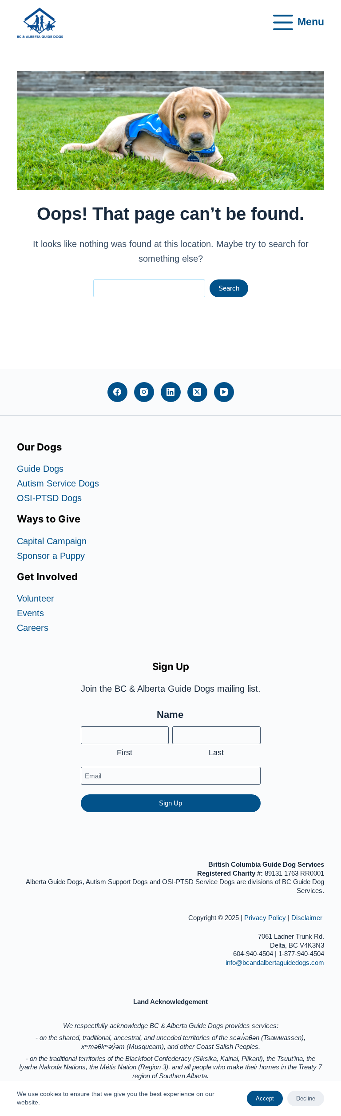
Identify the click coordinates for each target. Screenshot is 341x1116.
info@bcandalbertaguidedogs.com (275, 962)
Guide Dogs (40, 469)
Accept (265, 1098)
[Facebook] (117, 392)
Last (216, 752)
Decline (305, 1098)
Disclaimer (307, 917)
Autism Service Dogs (58, 483)
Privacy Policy (265, 917)
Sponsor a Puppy (51, 556)
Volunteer (35, 598)
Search (228, 288)
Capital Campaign (52, 541)
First (124, 752)
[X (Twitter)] (197, 392)
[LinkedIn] (171, 392)
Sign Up (170, 803)
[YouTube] (224, 392)
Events (30, 613)
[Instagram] (144, 392)
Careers (32, 628)
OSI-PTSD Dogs (49, 498)
